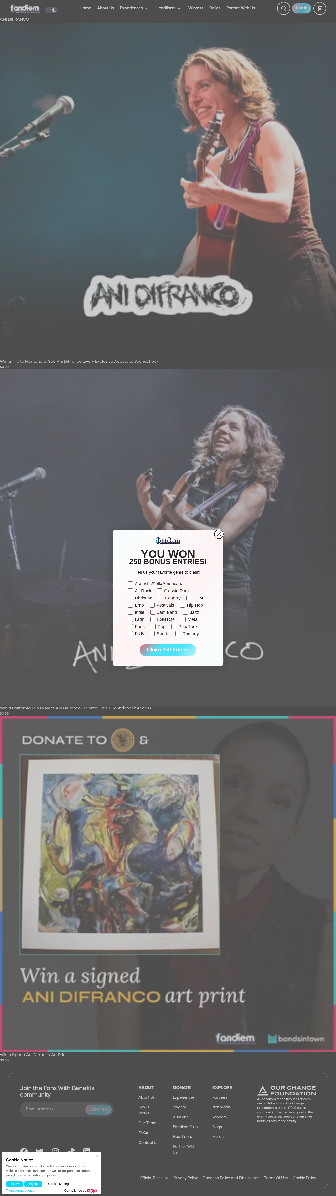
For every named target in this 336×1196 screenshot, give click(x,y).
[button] (168, 650)
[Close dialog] (218, 534)
